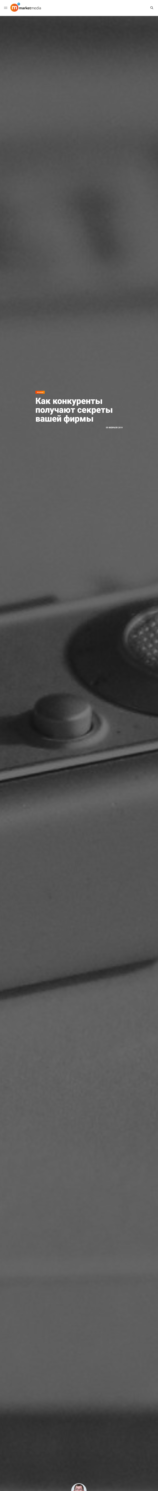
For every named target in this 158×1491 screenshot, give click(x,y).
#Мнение (40, 392)
